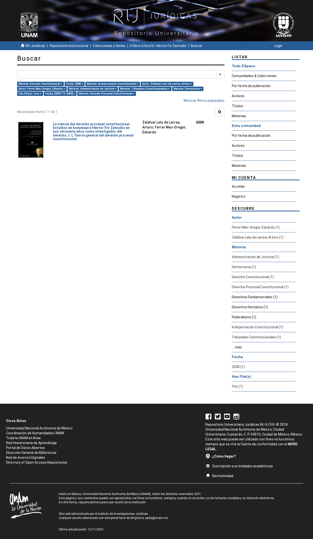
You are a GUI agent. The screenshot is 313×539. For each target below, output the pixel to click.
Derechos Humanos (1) (250, 307)
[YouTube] (227, 416)
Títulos (237, 106)
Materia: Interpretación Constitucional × (112, 83)
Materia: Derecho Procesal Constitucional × (106, 93)
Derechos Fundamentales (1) (255, 297)
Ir (220, 74)
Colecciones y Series (109, 46)
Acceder (238, 186)
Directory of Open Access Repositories (36, 462)
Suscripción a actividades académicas (242, 466)
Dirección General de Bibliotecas (31, 453)
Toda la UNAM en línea (23, 438)
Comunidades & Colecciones (254, 76)
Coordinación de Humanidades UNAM (35, 433)
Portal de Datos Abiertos (25, 448)
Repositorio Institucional (69, 46)
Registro (238, 196)
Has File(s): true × (30, 93)
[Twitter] (218, 416)
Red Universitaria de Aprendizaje (31, 443)
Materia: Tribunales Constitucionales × (145, 88)
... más (237, 347)
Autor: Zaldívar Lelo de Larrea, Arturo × (167, 83)
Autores (238, 96)
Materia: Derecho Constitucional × (40, 83)
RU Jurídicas (35, 46)
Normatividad (222, 476)
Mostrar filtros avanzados (204, 101)
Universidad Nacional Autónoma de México (39, 428)
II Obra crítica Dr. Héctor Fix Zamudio (158, 46)
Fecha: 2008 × (74, 83)
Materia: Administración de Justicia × (92, 88)
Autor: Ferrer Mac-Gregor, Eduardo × (42, 88)
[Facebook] (208, 416)
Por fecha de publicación (251, 86)
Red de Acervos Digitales (25, 457)
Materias (239, 116)
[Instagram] (236, 416)
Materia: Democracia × (188, 88)
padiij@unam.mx (156, 518)
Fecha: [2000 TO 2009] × (60, 93)
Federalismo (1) (244, 317)
